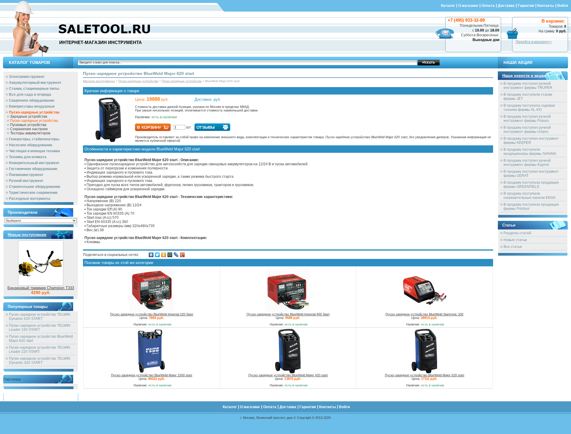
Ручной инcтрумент (26, 181)
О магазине (468, 6)
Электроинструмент (27, 77)
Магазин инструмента (99, 81)
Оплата (488, 6)
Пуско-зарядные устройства (34, 112)
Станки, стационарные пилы (34, 89)
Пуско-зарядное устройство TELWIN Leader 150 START (39, 327)
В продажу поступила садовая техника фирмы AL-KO (529, 107)
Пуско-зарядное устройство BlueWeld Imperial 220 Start (151, 314)
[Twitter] (157, 255)
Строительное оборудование (34, 187)
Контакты (545, 6)
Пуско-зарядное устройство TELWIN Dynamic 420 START (39, 360)
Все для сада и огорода (30, 94)
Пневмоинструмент (26, 175)
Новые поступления (27, 234)
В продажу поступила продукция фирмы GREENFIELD (531, 184)
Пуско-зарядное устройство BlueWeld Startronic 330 (424, 314)
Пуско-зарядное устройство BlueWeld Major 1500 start (151, 375)
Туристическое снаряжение (33, 193)
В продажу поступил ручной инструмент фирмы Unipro (527, 129)
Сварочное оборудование (31, 100)
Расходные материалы (29, 198)
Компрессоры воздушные (32, 106)
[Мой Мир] (170, 255)
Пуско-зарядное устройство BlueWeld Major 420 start (288, 375)
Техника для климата (27, 157)
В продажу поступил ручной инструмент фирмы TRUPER (527, 85)
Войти (562, 6)
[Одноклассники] (164, 255)
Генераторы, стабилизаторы (34, 139)
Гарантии (526, 6)
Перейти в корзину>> (534, 42)
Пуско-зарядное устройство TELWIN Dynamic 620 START (39, 316)
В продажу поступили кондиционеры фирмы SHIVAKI (529, 151)
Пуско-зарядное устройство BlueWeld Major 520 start (424, 375)
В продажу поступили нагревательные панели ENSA (529, 195)
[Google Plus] (182, 255)
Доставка (506, 6)
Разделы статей (517, 233)
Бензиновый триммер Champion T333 (40, 288)
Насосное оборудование (30, 145)
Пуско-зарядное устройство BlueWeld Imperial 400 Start (288, 314)
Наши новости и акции (524, 75)
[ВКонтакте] (151, 255)
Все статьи (512, 247)
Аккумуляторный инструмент (35, 83)
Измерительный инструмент (34, 163)
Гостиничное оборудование (33, 169)
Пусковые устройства (28, 125)
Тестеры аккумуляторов (30, 133)
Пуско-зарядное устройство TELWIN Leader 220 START (39, 349)
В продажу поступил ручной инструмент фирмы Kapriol (527, 162)
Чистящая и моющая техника (34, 151)
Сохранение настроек (29, 129)
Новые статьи (515, 240)
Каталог (448, 6)
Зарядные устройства (28, 116)
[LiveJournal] (176, 255)
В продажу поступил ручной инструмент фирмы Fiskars (527, 118)
